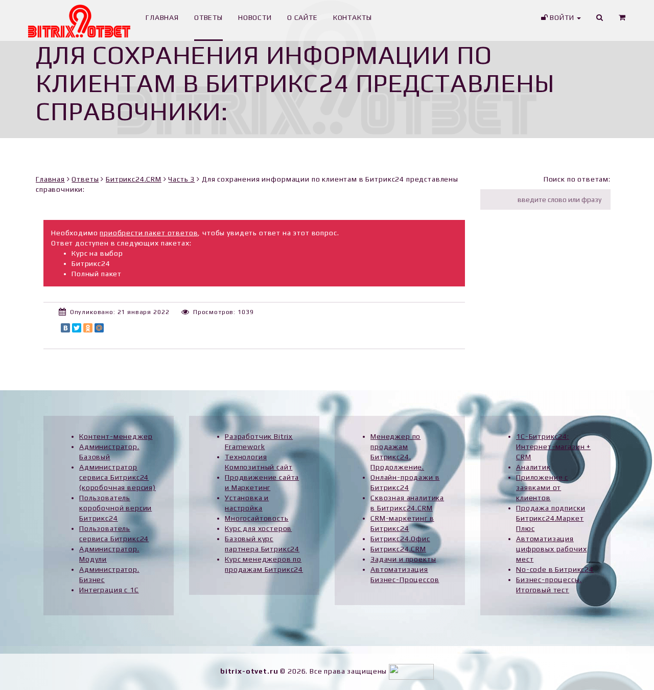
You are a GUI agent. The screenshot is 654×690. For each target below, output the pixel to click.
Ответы (85, 179)
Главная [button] (162, 17)
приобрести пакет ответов (149, 233)
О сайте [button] (302, 17)
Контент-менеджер (115, 436)
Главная (50, 179)
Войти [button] (562, 17)
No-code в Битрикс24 (555, 569)
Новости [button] (255, 17)
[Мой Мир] (99, 327)
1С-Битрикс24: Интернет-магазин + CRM (553, 446)
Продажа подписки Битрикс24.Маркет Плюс (550, 518)
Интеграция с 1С (109, 590)
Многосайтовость (257, 518)
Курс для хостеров (258, 528)
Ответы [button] (208, 17)
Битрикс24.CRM (133, 179)
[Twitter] (76, 327)
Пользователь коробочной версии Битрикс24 (115, 508)
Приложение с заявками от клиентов (542, 487)
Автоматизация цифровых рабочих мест (551, 549)
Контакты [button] (352, 17)
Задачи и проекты (403, 559)
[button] (622, 20)
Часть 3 (181, 179)
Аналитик (533, 467)
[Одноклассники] (87, 327)
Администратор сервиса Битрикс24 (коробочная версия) (117, 477)
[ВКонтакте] (65, 327)
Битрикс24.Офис (400, 539)
